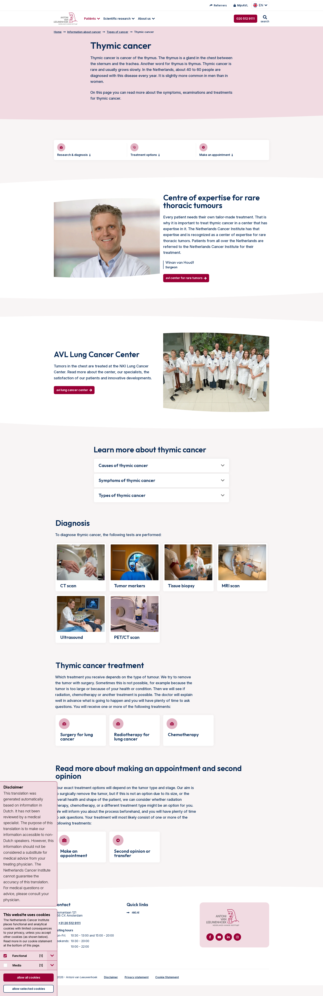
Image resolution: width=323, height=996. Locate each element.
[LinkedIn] (228, 937)
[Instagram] (237, 937)
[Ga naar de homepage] (222, 918)
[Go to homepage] (65, 18)
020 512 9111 (245, 18)
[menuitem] (90, 18)
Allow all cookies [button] (28, 977)
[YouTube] (219, 937)
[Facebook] (210, 937)
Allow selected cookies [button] (28, 988)
